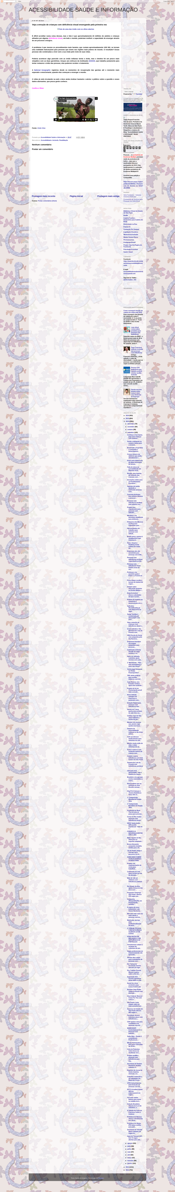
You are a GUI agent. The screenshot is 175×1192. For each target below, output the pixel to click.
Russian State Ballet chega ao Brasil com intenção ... (135, 991)
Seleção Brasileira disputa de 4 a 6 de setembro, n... (134, 1105)
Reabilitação (63, 140)
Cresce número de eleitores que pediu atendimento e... (134, 456)
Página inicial (76, 196)
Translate (139, 94)
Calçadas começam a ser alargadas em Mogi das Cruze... (134, 1078)
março (129, 1157)
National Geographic (42, 70)
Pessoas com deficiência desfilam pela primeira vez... (134, 502)
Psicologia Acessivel (131, 249)
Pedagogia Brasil (129, 242)
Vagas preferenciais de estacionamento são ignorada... (135, 952)
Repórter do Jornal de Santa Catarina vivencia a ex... (134, 1072)
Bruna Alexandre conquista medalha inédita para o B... (134, 846)
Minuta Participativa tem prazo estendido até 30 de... (135, 1044)
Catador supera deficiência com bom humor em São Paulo (135, 757)
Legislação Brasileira (131, 232)
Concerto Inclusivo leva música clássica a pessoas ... (135, 496)
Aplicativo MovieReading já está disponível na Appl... (134, 608)
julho (129, 1146)
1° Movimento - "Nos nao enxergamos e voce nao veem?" (134, 664)
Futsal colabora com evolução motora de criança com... (134, 751)
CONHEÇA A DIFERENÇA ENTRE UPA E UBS (135, 833)
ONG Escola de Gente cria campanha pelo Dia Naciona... (134, 637)
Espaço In (127, 227)
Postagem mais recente (43, 196)
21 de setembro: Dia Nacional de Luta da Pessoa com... (134, 630)
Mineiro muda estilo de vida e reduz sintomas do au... (135, 745)
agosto (130, 1143)
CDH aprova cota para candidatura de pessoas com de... (134, 1023)
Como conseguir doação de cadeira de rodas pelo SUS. (133, 311)
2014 (127, 421)
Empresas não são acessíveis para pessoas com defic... (135, 553)
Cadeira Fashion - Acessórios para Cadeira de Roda (133, 219)
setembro (130, 432)
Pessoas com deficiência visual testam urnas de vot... (133, 566)
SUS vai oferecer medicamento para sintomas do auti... (134, 738)
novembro (131, 426)
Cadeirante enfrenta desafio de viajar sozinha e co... (134, 651)
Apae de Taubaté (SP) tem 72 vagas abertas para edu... (134, 1138)
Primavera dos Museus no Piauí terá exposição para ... (135, 523)
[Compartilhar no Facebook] (82, 137)
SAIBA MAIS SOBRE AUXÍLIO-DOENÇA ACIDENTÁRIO (134, 858)
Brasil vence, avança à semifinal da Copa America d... (135, 538)
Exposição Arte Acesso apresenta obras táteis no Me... (134, 978)
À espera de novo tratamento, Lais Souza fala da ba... (134, 909)
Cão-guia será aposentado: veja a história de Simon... (134, 772)
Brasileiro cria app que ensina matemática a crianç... (135, 778)
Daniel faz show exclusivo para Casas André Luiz (134, 985)
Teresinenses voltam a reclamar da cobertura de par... (135, 946)
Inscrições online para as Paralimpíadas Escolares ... (134, 481)
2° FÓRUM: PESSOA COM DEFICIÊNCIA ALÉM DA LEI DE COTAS (134, 931)
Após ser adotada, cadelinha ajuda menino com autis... (134, 658)
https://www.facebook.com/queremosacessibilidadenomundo (133, 263)
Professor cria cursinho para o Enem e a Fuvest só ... (134, 574)
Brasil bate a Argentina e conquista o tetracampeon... (135, 449)
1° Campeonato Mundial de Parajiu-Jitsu (134, 799)
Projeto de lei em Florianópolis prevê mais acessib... (134, 690)
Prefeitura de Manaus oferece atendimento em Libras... (135, 1118)
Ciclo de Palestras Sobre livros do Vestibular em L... (133, 1051)
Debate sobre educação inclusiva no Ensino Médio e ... (135, 588)
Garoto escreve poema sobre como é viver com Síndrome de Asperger (136, 393)
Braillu (126, 215)
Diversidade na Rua (130, 224)
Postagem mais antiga (108, 196)
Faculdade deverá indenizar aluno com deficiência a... (135, 1017)
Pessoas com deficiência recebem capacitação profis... (134, 559)
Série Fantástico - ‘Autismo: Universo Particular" (132, 196)
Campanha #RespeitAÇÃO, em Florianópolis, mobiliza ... (134, 901)
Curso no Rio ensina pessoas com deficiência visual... (134, 818)
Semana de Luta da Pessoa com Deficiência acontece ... (135, 765)
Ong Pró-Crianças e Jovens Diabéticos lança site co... (134, 792)
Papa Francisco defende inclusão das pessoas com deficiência (137, 350)
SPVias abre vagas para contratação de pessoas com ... (134, 959)
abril (129, 1155)
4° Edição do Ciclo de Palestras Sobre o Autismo (134, 1112)
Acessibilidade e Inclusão (50, 140)
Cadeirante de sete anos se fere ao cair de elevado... (134, 873)
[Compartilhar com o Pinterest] (84, 137)
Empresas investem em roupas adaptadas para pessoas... (134, 644)
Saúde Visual (128, 252)
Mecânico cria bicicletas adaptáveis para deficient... (135, 517)
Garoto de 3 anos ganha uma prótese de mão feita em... (134, 711)
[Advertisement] (52, 16)
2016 (127, 415)
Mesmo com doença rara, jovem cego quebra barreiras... (134, 724)
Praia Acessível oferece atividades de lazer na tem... (134, 595)
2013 (127, 1167)
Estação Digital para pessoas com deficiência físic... (134, 704)
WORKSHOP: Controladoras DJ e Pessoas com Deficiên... (134, 1030)
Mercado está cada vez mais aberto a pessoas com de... (135, 915)
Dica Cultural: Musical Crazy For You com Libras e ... (134, 997)
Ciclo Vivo (41, 128)
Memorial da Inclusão (131, 234)
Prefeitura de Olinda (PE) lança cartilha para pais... (134, 1125)
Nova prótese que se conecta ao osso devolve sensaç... (134, 785)
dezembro (131, 424)
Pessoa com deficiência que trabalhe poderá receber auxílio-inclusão (136, 371)
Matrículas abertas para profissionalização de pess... (134, 922)
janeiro (130, 1163)
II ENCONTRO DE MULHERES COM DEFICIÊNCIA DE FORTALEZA (134, 939)
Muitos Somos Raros (131, 237)
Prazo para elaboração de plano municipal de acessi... (135, 462)
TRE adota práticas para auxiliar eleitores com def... (134, 677)
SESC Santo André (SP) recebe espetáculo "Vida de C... (134, 825)
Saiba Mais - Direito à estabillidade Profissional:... (134, 1038)
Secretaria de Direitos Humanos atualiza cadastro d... (134, 1065)
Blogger (101, 1178)
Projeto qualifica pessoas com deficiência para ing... (133, 1058)
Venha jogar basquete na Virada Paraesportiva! (134, 670)
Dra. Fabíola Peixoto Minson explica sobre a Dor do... (134, 972)
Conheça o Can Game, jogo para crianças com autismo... (135, 436)
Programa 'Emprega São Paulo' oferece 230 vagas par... (134, 894)
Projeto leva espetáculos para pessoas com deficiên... (133, 509)
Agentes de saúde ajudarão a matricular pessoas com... (134, 488)
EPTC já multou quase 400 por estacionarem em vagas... (135, 1092)
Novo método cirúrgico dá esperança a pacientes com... (133, 697)
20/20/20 (92, 61)
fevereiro (130, 1160)
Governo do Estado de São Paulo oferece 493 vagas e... (135, 1010)
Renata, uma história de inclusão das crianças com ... (134, 475)
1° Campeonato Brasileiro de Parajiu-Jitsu (135, 805)
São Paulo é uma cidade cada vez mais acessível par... (134, 1004)
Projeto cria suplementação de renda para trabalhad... (134, 866)
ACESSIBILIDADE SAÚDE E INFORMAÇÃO (83, 10)
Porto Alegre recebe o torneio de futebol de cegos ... (135, 582)
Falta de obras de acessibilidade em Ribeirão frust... (134, 468)
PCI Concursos (129, 240)
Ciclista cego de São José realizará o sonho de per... (134, 717)
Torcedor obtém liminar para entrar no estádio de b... (134, 1099)
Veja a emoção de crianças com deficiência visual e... (135, 624)
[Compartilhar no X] (80, 137)
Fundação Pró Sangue (131, 229)
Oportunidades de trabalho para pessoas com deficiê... (133, 531)
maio (129, 1152)
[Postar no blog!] (79, 137)
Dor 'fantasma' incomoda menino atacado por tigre (134, 965)
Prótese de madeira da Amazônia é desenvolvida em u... (135, 601)
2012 (127, 1170)
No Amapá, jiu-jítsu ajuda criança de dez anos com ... (135, 888)
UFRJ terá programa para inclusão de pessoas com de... (134, 1084)
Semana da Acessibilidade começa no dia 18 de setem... (135, 731)
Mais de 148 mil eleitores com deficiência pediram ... (134, 880)
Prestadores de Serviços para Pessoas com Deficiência (133, 200)
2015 (127, 418)
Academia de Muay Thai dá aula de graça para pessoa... (134, 812)
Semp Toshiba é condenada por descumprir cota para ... (133, 616)
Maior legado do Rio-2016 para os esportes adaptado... (135, 839)
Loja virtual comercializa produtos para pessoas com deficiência (136, 330)
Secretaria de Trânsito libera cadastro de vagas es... (134, 1131)
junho (129, 1149)
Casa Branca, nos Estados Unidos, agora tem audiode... (135, 683)
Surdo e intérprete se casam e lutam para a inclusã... (134, 443)
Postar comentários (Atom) (47, 201)
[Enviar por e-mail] (77, 137)
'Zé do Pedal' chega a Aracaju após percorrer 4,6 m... (134, 852)
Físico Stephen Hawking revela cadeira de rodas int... (133, 545)
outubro (130, 429)
